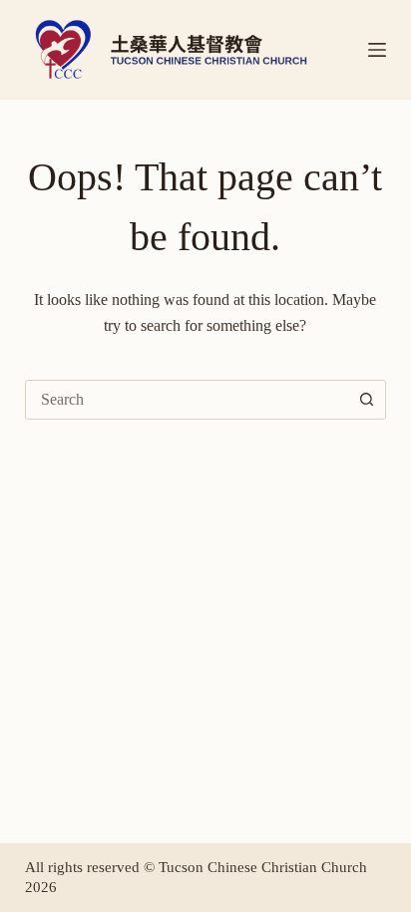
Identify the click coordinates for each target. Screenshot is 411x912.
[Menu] (377, 50)
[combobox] (187, 400)
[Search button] (366, 400)
